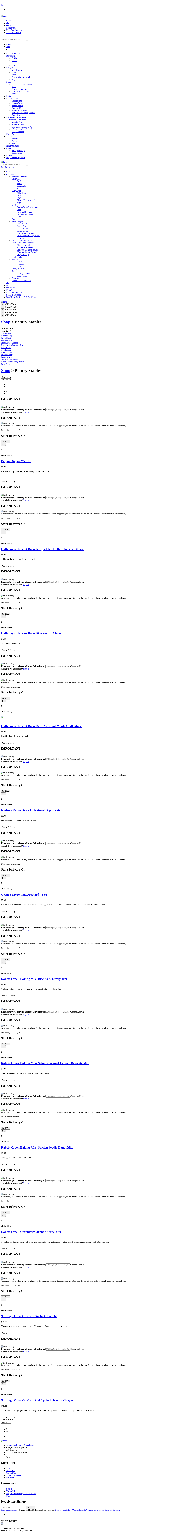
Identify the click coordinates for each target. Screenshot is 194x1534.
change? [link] (16, 430)
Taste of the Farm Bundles (17, 120)
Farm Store (11, 28)
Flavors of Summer (20, 124)
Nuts (14, 143)
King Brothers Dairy (9, 1510)
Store (8, 1468)
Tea (13, 65)
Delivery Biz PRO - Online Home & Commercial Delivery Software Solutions (87, 1510)
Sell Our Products (13, 32)
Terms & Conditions (14, 1475)
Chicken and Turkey (20, 91)
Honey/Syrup (17, 103)
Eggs (14, 75)
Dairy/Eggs (11, 68)
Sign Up (10, 167)
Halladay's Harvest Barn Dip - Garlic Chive (31, 633)
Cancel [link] (31, 39)
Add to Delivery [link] (8, 481)
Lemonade (16, 63)
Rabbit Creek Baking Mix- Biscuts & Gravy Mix (34, 979)
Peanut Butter (17, 105)
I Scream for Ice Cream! (16, 117)
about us (9, 283)
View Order (11, 1491)
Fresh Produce (12, 134)
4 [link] (6, 391)
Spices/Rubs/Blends (20, 110)
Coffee (14, 58)
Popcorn (15, 141)
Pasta (8, 96)
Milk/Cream (17, 70)
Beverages (10, 56)
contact (9, 25)
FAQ (3, 5)
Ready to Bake (12, 146)
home (8, 172)
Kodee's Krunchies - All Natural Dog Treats (30, 810)
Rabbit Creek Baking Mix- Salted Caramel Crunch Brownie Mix (45, 1063)
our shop (10, 174)
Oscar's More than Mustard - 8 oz (24, 894)
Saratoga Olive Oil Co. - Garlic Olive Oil (29, 1316)
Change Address (77, 409)
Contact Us (11, 1473)
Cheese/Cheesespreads (21, 77)
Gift (7, 5)
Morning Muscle (18, 122)
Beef (14, 86)
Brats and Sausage (19, 89)
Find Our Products (14, 30)
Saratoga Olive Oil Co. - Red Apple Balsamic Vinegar (37, 1400)
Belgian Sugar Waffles (16, 461)
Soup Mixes (17, 153)
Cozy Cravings (18, 131)
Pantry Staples (12, 98)
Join (8, 47)
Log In (9, 44)
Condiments (17, 101)
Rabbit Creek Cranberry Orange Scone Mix (31, 1231)
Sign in (26, 412)
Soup (8, 148)
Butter (14, 72)
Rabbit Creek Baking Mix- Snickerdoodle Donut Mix (37, 1147)
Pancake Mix (17, 108)
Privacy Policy (12, 1478)
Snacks (9, 136)
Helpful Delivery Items (15, 158)
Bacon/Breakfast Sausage (22, 84)
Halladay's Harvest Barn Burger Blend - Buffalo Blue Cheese (42, 549)
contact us (10, 288)
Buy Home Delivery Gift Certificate (21, 297)
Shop (8, 21)
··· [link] (7, 389)
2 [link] (6, 386)
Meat (8, 82)
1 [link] (6, 384)
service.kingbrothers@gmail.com (20, 1445)
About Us (10, 1470)
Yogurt (14, 79)
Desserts (9, 155)
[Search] (27, 40)
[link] (6, 49)
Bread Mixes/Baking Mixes (23, 113)
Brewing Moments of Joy (22, 127)
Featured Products (13, 53)
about (8, 23)
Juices (14, 60)
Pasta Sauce (17, 115)
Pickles (15, 139)
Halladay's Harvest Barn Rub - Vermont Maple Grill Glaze (41, 726)
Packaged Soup (18, 150)
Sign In (9, 1489)
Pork (14, 94)
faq (7, 285)
